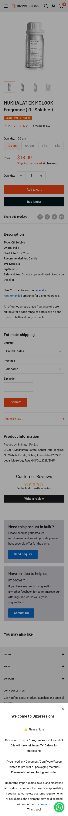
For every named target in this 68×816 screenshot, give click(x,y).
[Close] (62, 708)
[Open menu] (6, 6)
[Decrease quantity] (21, 176)
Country (8, 343)
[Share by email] (61, 217)
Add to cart (34, 189)
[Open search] (46, 6)
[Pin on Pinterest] (47, 217)
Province (9, 360)
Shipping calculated (29, 163)
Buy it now (34, 202)
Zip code (9, 378)
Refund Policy (12, 419)
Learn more (44, 804)
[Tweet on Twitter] (54, 217)
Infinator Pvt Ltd (16, 125)
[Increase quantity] (41, 176)
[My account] (53, 6)
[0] (61, 6)
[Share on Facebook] (40, 217)
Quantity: (9, 175)
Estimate (15, 402)
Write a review (34, 498)
